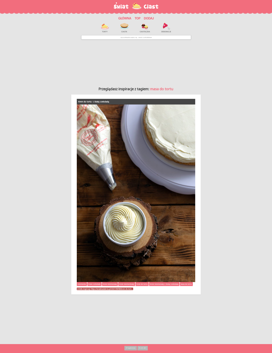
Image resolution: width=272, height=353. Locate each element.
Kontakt (142, 348)
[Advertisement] (136, 62)
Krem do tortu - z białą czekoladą (93, 101)
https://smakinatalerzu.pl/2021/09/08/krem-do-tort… (112, 289)
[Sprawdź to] (138, 17)
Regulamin (130, 348)
